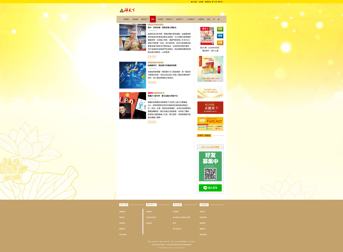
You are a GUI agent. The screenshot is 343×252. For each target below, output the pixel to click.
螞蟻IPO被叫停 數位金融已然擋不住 (163, 96)
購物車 (208, 2)
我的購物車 (203, 217)
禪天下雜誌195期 (152, 62)
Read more (152, 56)
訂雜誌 (194, 2)
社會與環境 (151, 24)
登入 (221, 2)
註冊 (215, 2)
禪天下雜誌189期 (158, 93)
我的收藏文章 (177, 229)
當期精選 (122, 211)
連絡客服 (202, 223)
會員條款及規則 (151, 217)
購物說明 (202, 229)
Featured (150, 93)
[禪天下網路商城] (220, 36)
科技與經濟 (160, 62)
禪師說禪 (122, 223)
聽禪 (201, 2)
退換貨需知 (203, 234)
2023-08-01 (154, 30)
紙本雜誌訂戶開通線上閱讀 (181, 217)
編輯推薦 (122, 229)
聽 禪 (174, 223)
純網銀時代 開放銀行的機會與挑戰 (162, 65)
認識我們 (149, 211)
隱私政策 (149, 223)
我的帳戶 (202, 211)
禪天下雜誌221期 (159, 24)
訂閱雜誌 (176, 211)
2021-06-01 (154, 68)
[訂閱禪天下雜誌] (220, 43)
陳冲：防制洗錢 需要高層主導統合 (162, 28)
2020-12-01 (154, 99)
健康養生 (122, 217)
